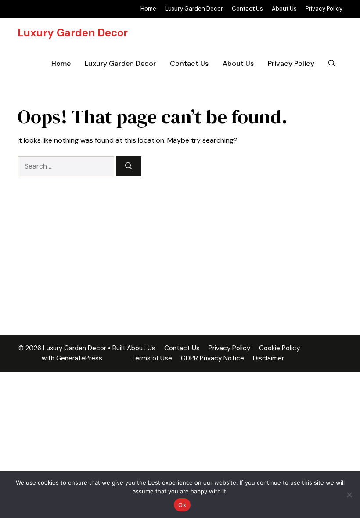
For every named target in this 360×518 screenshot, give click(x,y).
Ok (182, 504)
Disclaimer (268, 358)
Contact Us (247, 8)
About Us (284, 8)
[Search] (128, 166)
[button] (331, 63)
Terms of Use (151, 358)
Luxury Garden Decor (194, 8)
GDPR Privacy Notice (212, 358)
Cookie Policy (279, 348)
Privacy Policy (324, 8)
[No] (349, 494)
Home (148, 8)
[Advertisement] (180, 242)
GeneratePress (79, 358)
